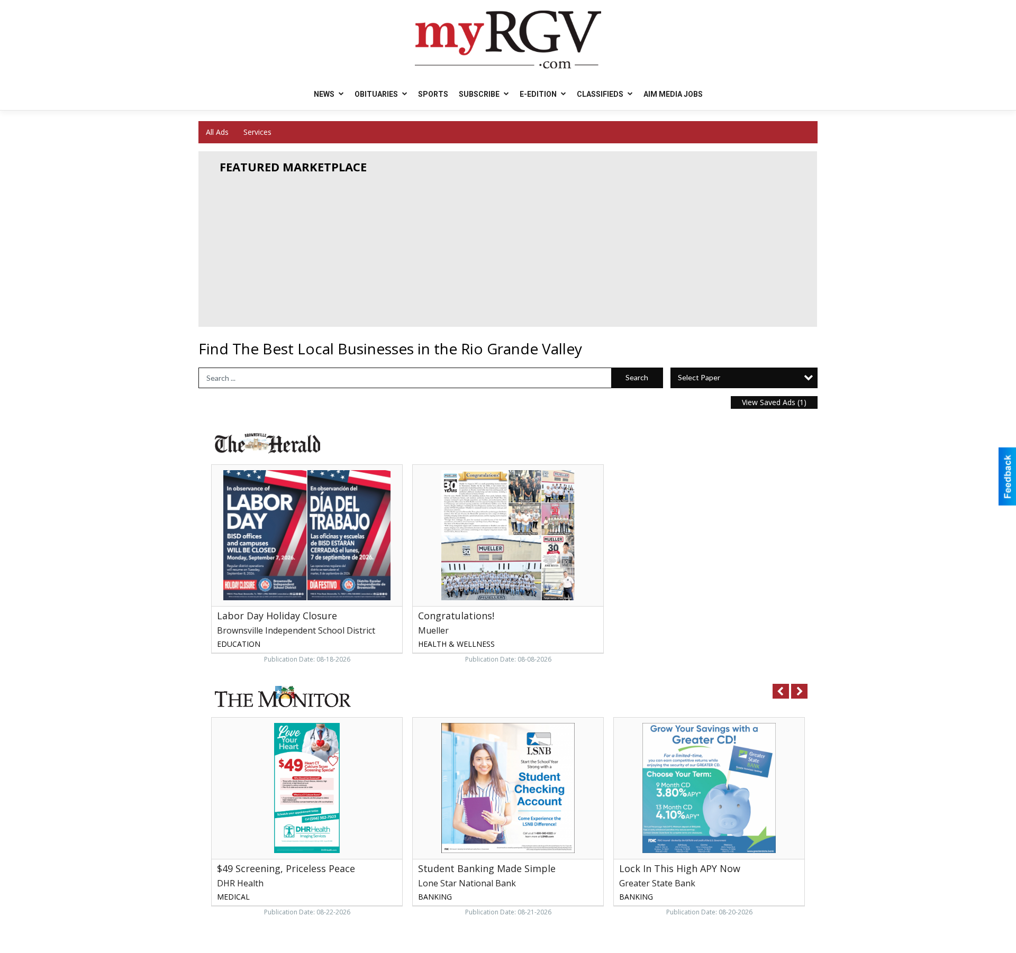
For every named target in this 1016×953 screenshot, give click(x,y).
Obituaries (377, 94)
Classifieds (601, 94)
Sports (433, 94)
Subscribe (480, 94)
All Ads (217, 132)
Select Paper (699, 377)
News (325, 94)
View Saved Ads (774, 402)
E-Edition (539, 94)
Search (636, 377)
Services (257, 132)
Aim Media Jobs (673, 94)
